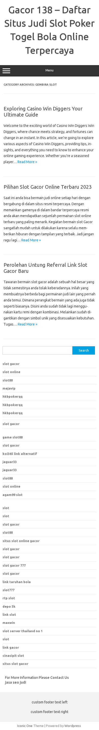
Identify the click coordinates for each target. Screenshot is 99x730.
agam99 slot (13, 494)
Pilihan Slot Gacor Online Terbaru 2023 (48, 187)
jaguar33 (10, 462)
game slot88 (13, 437)
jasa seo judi (15, 682)
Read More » (27, 162)
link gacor (11, 647)
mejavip (9, 388)
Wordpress (72, 725)
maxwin (9, 622)
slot (6, 508)
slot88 (8, 380)
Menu (49, 70)
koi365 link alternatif (20, 453)
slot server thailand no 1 (23, 631)
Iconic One (24, 725)
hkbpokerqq (13, 396)
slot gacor (11, 364)
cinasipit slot (13, 655)
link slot (9, 614)
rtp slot (9, 598)
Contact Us (59, 678)
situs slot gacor (15, 663)
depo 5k (9, 606)
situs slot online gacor (21, 541)
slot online (11, 372)
